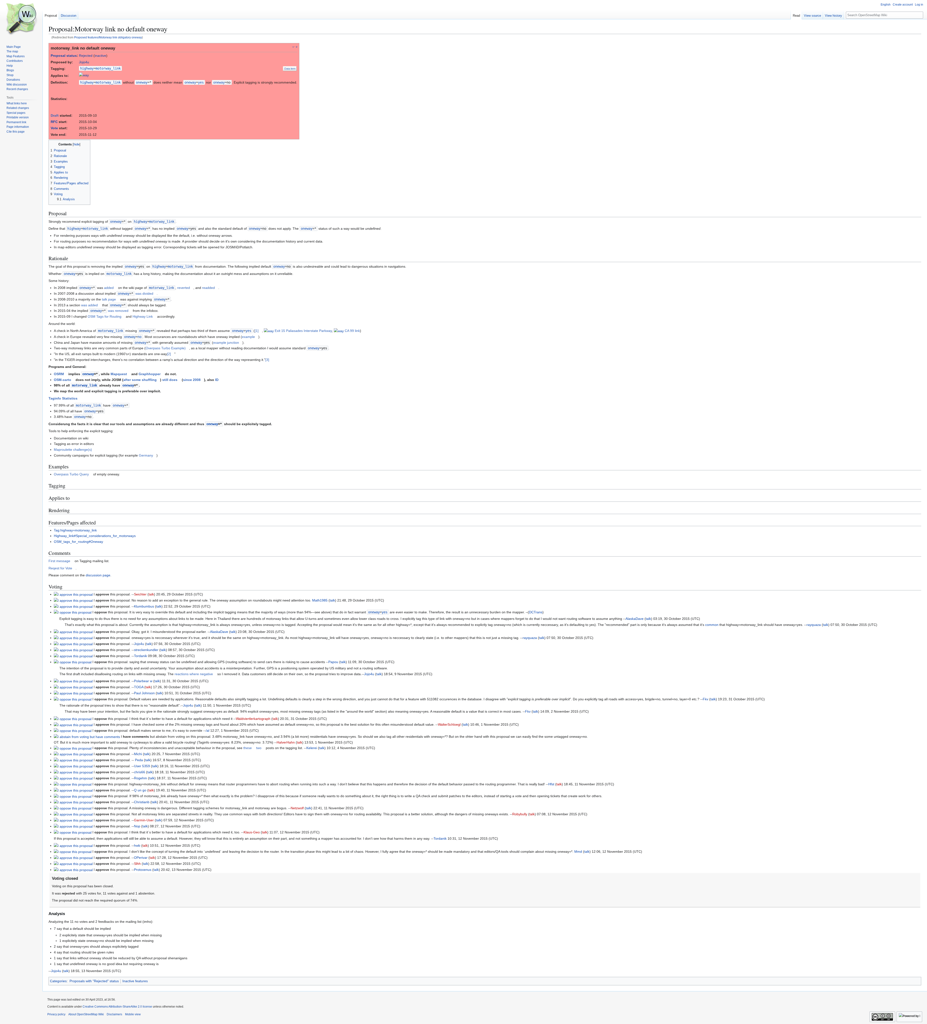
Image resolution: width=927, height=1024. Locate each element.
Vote (54, 128)
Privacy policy (56, 1014)
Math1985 (320, 600)
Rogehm (140, 778)
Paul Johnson (144, 693)
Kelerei (311, 748)
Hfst (551, 784)
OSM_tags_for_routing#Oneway (78, 542)
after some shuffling (140, 380)
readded (208, 288)
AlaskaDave (634, 619)
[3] (267, 360)
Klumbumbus (144, 606)
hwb (137, 845)
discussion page (98, 575)
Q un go (140, 790)
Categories (58, 981)
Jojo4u (84, 62)
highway (87, 68)
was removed (118, 311)
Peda (139, 760)
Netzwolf (297, 808)
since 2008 (192, 380)
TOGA (138, 687)
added (109, 288)
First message (59, 561)
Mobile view (133, 1014)
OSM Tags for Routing (104, 316)
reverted (183, 288)
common (711, 625)
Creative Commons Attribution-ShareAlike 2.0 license (117, 1006)
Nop (137, 826)
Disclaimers (114, 1014)
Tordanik (140, 656)
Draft (55, 115)
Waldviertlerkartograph (253, 719)
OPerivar (140, 857)
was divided (144, 293)
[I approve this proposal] (73, 594)
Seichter (140, 594)
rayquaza (814, 625)
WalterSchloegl (449, 724)
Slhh (137, 864)
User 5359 (142, 766)
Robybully (519, 814)
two (258, 748)
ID (216, 380)
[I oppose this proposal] (72, 612)
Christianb (141, 802)
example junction (226, 342)
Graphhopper (150, 374)
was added (89, 305)
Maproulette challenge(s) (73, 449)
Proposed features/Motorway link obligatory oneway (108, 37)
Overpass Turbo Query (71, 474)
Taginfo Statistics (63, 398)
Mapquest (119, 374)
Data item (289, 68)
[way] (84, 76)
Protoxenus (142, 870)
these (247, 748)
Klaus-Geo (252, 832)
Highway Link (143, 316)
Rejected (85, 55)
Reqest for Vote (60, 568)
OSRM (59, 374)
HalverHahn (286, 742)
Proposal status (64, 55)
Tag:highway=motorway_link (75, 530)
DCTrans (535, 612)
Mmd (578, 851)
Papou (333, 662)
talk (151, 594)
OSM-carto (62, 380)
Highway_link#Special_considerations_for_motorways (95, 536)
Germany (146, 455)
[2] (169, 354)
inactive (100, 55)
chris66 (139, 772)
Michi (138, 754)
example (248, 337)
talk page (109, 299)
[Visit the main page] (21, 19)
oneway (141, 82)
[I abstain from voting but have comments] (87, 736)
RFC (54, 122)
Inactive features (135, 981)
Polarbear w (143, 681)
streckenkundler (146, 650)
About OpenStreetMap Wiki (86, 1014)
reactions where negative (194, 674)
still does (169, 380)
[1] (257, 331)
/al (207, 730)
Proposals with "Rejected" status (94, 981)
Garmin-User (144, 820)
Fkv (705, 699)
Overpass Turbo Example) (166, 348)
